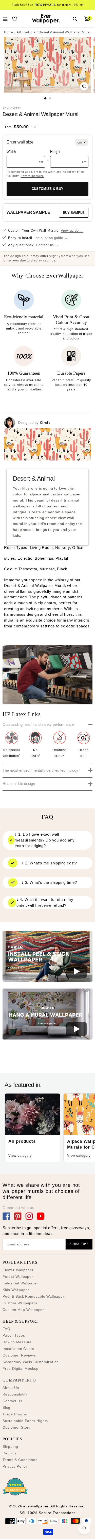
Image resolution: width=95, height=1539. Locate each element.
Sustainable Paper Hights (25, 1421)
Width (11, 152)
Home (8, 32)
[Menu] (5, 18)
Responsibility (15, 1394)
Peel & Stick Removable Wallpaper (33, 1296)
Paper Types (14, 1335)
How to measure (32, 175)
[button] (47, 957)
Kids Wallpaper (16, 1290)
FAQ (6, 1329)
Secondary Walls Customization (31, 1362)
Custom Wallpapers (20, 1303)
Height (55, 152)
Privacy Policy (15, 1466)
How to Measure (17, 1342)
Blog (6, 1407)
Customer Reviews (19, 1355)
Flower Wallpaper (18, 1270)
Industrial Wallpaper (20, 1283)
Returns (10, 1453)
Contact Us (12, 1401)
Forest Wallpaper (18, 1276)
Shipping (10, 1446)
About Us (11, 1388)
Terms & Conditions (20, 1460)
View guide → (72, 230)
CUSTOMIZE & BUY (48, 189)
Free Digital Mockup (21, 1368)
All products (26, 32)
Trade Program (16, 1414)
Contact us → (47, 245)
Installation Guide (18, 1349)
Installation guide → (51, 238)
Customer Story (16, 1427)
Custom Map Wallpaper (23, 1310)
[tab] (45, 98)
